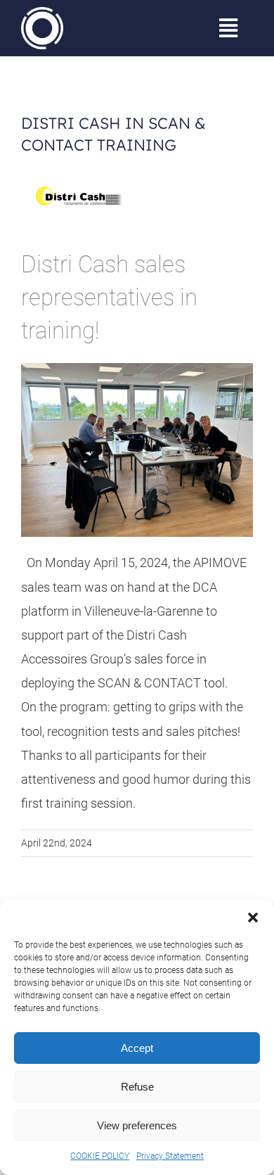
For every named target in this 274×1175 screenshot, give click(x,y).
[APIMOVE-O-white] (42, 13)
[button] (253, 917)
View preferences (137, 1125)
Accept (137, 1048)
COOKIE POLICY (99, 1156)
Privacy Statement (170, 1156)
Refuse (137, 1087)
